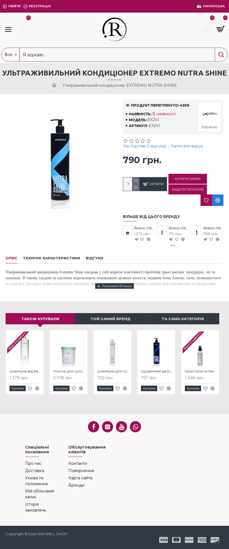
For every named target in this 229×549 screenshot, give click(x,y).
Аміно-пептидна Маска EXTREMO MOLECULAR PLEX (144, 228)
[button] (172, 245)
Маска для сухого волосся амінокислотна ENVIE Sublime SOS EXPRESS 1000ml (69, 371)
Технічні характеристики (51, 258)
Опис (11, 258)
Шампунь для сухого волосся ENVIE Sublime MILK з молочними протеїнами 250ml (113, 371)
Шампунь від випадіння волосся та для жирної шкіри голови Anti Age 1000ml (25, 371)
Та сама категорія (183, 318)
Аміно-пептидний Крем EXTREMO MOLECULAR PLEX (178, 228)
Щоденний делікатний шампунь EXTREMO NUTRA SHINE (157, 371)
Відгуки (94, 258)
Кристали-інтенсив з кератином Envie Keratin (201, 371)
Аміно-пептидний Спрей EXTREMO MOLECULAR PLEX (213, 228)
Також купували (40, 318)
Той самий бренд (110, 318)
